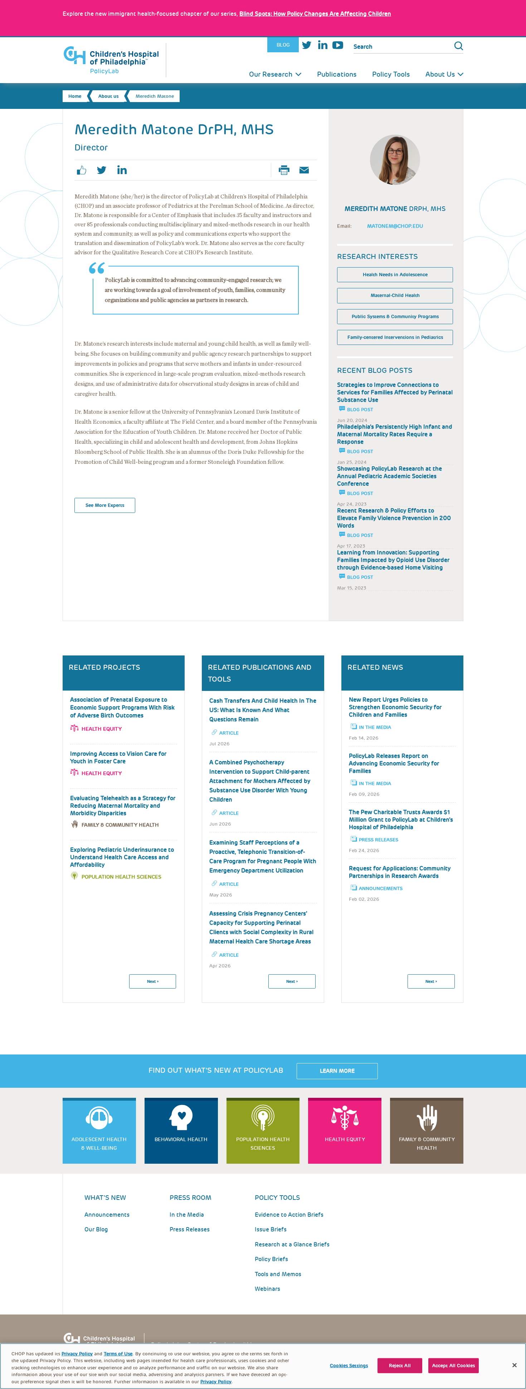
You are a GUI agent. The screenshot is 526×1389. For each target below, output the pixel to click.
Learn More (337, 1071)
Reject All (400, 1365)
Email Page (307, 170)
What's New (105, 1197)
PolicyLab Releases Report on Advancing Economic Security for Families (394, 763)
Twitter (307, 45)
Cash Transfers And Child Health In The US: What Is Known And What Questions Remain (262, 710)
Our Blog (96, 1229)
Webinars (267, 1289)
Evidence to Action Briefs (289, 1215)
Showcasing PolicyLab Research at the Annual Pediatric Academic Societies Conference (389, 476)
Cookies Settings (349, 1365)
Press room (190, 1197)
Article (229, 733)
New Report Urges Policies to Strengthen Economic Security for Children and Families (395, 707)
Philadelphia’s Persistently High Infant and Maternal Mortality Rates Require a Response (394, 434)
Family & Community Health (120, 825)
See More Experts (105, 505)
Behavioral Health (181, 1139)
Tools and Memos (278, 1274)
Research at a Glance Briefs (292, 1244)
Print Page (287, 170)
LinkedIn (322, 45)
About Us (440, 74)
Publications (336, 74)
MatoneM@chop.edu (395, 226)
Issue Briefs (271, 1229)
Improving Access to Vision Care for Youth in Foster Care (118, 757)
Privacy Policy (77, 1354)
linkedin (125, 170)
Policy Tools (391, 74)
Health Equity (102, 729)
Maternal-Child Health (395, 295)
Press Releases (378, 840)
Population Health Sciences (121, 877)
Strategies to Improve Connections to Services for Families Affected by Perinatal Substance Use (395, 392)
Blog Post (360, 410)
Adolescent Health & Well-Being (99, 1143)
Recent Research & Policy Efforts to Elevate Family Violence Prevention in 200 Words (394, 518)
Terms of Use (118, 1354)
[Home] (114, 60)
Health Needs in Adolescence (395, 274)
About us (108, 96)
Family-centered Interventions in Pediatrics (395, 337)
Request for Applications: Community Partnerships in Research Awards (399, 872)
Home (74, 96)
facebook (84, 170)
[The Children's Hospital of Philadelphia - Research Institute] (163, 1343)
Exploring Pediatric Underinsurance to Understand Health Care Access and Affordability (122, 857)
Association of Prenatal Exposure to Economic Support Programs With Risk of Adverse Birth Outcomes (122, 707)
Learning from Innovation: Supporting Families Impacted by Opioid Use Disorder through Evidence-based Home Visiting (393, 560)
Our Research (271, 74)
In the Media (375, 727)
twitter (104, 170)
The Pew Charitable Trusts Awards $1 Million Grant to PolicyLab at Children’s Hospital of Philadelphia (401, 819)
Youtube (338, 45)
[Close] (514, 1365)
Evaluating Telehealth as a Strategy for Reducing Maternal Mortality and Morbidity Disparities (122, 805)
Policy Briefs (271, 1259)
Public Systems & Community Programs (395, 316)
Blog (283, 45)
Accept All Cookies (453, 1365)
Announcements (381, 888)
